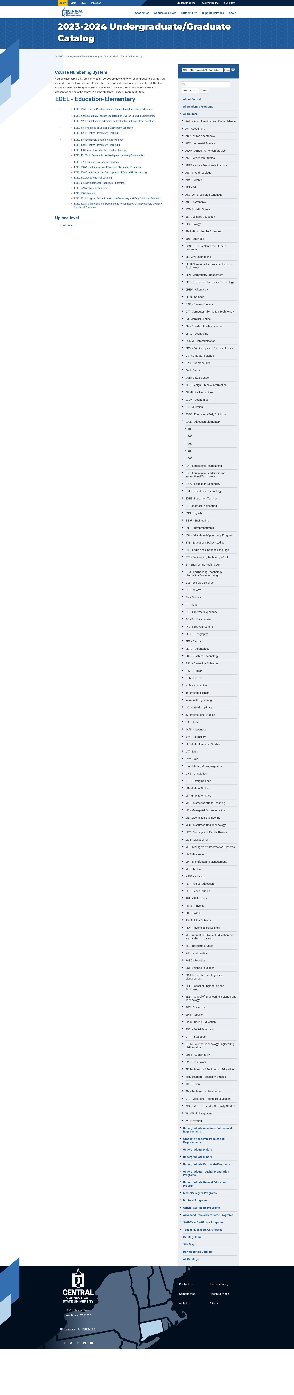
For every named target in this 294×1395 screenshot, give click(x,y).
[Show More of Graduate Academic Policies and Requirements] (180, 1138)
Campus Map (187, 1293)
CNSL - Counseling (196, 333)
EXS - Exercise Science (199, 582)
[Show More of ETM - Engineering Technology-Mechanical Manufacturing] (182, 571)
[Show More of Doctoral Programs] (180, 1199)
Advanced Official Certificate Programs (208, 1215)
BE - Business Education (200, 216)
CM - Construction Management (204, 326)
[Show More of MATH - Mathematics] (182, 795)
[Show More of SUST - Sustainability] (182, 1054)
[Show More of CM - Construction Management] (182, 325)
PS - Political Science (198, 920)
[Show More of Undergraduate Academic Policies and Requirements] (180, 1127)
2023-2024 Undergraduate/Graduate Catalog (77, 56)
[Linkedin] (84, 1343)
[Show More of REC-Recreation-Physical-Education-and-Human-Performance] (182, 934)
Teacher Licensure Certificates (202, 1229)
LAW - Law (191, 758)
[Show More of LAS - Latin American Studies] (182, 743)
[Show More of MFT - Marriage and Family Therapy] (182, 831)
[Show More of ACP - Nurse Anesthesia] (182, 135)
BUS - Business (194, 238)
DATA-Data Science (197, 377)
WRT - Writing (193, 1120)
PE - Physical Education (199, 883)
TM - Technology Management (203, 1091)
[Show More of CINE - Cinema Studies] (182, 303)
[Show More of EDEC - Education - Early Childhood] (182, 413)
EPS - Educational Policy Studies (204, 542)
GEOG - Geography (196, 634)
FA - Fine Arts (193, 590)
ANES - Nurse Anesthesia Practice (206, 165)
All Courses (106, 56)
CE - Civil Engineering (198, 256)
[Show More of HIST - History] (182, 670)
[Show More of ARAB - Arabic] (182, 179)
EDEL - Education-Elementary (203, 421)
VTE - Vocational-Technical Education (208, 1098)
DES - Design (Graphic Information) (206, 385)
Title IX (214, 1303)
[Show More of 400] (185, 450)
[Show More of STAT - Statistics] (182, 1036)
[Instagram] (78, 1343)
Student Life (189, 12)
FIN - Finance (193, 597)
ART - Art (190, 187)
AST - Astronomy (195, 202)
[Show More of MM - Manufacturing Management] (182, 861)
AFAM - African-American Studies (205, 150)
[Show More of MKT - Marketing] (182, 853)
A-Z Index (229, 3)
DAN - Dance (193, 370)
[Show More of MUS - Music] (182, 868)
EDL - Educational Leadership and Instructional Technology (205, 474)
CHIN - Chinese (194, 296)
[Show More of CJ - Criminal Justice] (182, 318)
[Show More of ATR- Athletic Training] (182, 208)
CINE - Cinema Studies (199, 304)
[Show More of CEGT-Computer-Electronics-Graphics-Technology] (182, 263)
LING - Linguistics (196, 773)
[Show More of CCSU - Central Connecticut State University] (182, 245)
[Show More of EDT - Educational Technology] (182, 490)
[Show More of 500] (185, 458)
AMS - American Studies (200, 158)
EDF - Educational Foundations (203, 465)
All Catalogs (191, 1259)
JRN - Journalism (195, 736)
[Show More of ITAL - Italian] (182, 721)
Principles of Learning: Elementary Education (103, 127)
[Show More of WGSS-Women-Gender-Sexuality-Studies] (182, 1105)
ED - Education (194, 407)
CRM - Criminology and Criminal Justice (209, 348)
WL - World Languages (198, 1113)
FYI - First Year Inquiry (198, 619)
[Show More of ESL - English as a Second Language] (182, 549)
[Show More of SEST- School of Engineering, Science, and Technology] (182, 996)
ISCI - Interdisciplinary (198, 707)
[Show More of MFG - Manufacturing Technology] (182, 824)
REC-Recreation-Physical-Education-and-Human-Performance (210, 936)
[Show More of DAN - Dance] (182, 369)
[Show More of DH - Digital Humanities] (182, 391)
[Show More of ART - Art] (182, 186)
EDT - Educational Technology (203, 491)
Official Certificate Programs (201, 1207)
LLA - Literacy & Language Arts (203, 766)
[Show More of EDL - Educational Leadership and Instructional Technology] (182, 472)
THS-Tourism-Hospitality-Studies (205, 1076)
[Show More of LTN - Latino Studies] (182, 787)
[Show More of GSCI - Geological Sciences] (182, 663)
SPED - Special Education (200, 1022)
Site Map (188, 1244)
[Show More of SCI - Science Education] (182, 967)
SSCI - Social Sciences (199, 1029)
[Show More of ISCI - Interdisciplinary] (182, 707)
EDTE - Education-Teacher (201, 498)
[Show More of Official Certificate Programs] (180, 1207)
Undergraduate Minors (197, 1156)
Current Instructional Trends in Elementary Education (107, 167)
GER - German (193, 641)
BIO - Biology (193, 224)
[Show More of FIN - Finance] (182, 596)
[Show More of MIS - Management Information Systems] (182, 846)
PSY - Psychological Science (202, 927)
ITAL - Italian (192, 722)
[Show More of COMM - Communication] (182, 340)
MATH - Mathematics (198, 795)
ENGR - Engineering (197, 520)
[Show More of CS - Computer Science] (182, 355)
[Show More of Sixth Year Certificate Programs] (180, 1222)
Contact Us (186, 1284)
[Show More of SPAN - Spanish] (182, 1014)
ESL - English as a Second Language (207, 549)
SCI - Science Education (200, 967)
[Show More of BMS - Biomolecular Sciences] (182, 231)
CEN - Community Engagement (204, 274)
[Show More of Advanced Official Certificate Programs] (180, 1214)
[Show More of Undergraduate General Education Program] (180, 1181)
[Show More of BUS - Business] (182, 238)
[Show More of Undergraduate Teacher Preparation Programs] (180, 1171)
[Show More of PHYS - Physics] (182, 905)
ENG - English (193, 513)
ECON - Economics (197, 399)
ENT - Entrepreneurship (199, 527)
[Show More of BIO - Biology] (182, 223)
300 (190, 443)
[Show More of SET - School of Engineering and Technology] (182, 985)
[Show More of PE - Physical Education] (182, 883)
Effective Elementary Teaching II (97, 144)
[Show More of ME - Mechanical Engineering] (182, 817)
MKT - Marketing (195, 854)
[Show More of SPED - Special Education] (182, 1021)
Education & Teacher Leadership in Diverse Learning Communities (115, 115)
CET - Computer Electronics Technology (209, 282)
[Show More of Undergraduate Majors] (180, 1149)
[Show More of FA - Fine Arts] (182, 589)
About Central (192, 99)
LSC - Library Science (198, 780)
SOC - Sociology (195, 1007)
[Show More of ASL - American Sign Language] (182, 194)
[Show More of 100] (185, 428)
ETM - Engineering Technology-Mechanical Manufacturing (204, 573)
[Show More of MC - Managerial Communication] (182, 809)
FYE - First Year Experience (201, 612)
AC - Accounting (195, 128)
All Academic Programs (198, 106)
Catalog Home (192, 1237)
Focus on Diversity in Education (96, 162)
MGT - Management (197, 839)
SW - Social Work (195, 1062)
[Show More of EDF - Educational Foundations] (182, 465)
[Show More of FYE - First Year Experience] (182, 611)
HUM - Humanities (196, 685)
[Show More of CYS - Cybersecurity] (182, 362)
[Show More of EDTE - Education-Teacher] (182, 498)
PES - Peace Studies (197, 891)
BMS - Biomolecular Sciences (203, 231)
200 (190, 436)
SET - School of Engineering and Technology (204, 987)
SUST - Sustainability (198, 1054)
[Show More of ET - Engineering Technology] (182, 564)
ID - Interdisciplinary (197, 692)
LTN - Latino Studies (197, 788)
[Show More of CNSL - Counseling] (182, 333)
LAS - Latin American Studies (202, 744)
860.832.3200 (89, 1329)
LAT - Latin (191, 751)
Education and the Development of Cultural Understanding (110, 172)
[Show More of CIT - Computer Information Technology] (182, 311)
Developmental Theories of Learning (99, 182)
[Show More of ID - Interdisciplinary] (182, 692)
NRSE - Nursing (194, 876)
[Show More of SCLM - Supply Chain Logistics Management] (182, 974)
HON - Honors (193, 678)
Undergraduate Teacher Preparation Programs (206, 1173)
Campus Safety (219, 1284)
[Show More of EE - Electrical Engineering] (182, 505)
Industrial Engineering (198, 700)
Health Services (219, 1293)
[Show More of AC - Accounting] (182, 128)
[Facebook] (64, 1343)
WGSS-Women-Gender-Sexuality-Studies (210, 1106)
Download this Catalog (197, 1251)
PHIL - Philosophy (196, 898)
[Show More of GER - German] (182, 641)
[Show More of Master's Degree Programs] (180, 1192)
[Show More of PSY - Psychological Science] (182, 927)
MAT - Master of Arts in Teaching (205, 803)
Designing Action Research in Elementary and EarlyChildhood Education (117, 198)
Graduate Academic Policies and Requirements (204, 1140)
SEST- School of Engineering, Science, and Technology (210, 998)
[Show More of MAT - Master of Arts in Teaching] (182, 802)
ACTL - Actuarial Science (200, 143)
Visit (73, 3)
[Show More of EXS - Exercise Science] (182, 582)
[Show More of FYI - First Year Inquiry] (182, 618)
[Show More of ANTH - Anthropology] (182, 172)
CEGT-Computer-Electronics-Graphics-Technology (209, 266)
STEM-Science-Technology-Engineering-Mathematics (210, 1045)
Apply (62, 3)
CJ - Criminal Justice (198, 318)
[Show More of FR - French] (182, 604)
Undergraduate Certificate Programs (206, 1164)
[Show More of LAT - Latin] (182, 751)
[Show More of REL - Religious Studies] (182, 945)
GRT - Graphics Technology (201, 656)
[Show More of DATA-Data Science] (182, 377)
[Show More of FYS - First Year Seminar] (182, 626)
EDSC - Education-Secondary (202, 483)
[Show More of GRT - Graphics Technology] (182, 655)
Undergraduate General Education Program (204, 1184)
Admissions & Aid (165, 12)
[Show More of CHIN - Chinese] (182, 296)
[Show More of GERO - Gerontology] (182, 648)
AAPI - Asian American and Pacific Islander (211, 121)
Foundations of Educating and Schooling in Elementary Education (114, 121)
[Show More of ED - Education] (182, 406)
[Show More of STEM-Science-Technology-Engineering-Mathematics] (182, 1043)
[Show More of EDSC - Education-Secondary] (182, 483)
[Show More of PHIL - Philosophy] (182, 898)
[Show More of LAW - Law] (182, 758)
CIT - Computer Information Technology (209, 311)
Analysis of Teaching (90, 188)
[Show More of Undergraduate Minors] (180, 1156)
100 (190, 429)
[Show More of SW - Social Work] (182, 1061)
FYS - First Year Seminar (199, 626)
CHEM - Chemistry (196, 289)
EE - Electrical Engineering (201, 505)
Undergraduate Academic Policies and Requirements (207, 1130)
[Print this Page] (233, 69)
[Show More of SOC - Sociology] (182, 1006)
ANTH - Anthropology (198, 172)
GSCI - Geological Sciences (202, 663)
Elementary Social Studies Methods (99, 139)
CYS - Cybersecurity (197, 363)
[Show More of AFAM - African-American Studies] (182, 150)
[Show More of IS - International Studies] (182, 714)
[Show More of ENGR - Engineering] (182, 520)
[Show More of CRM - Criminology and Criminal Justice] (182, 347)
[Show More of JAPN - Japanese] (182, 729)
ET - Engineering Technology (202, 564)
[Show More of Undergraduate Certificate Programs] (180, 1163)
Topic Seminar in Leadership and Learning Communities (109, 155)
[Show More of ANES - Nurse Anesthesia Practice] (182, 164)
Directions (69, 1329)
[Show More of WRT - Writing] (182, 1120)
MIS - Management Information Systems (210, 847)
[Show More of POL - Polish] (182, 912)
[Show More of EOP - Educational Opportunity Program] (182, 534)
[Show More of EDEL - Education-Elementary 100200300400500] (182, 421)
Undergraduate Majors (197, 1149)
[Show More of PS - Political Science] (182, 920)
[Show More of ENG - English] (182, 512)
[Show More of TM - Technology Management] (182, 1091)
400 (190, 451)
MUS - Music (193, 869)
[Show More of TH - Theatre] (182, 1083)
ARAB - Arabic (193, 180)
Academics (142, 12)
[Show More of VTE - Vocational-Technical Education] (182, 1098)
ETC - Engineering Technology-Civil (206, 557)
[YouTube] (91, 1343)
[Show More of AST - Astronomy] (182, 201)
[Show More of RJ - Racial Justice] (182, 952)
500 (190, 458)
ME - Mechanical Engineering (202, 817)
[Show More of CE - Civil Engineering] (182, 256)
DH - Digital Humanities (199, 392)
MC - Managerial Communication (205, 810)
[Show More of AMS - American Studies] (182, 157)
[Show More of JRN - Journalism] (182, 736)
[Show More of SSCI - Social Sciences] (182, 1028)
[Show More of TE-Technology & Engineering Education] (182, 1069)
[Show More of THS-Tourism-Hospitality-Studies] (182, 1076)
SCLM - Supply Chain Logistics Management (203, 977)
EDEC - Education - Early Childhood (206, 414)
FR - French (192, 604)
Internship (85, 193)
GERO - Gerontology (197, 648)
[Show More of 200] (185, 436)
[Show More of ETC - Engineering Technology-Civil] (182, 556)
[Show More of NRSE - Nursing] (182, 875)
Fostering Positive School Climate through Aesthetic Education (113, 109)
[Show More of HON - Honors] (182, 677)
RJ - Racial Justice (196, 953)
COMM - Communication (200, 341)
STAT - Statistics (195, 1036)
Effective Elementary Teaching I (96, 133)
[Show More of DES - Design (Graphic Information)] (182, 384)
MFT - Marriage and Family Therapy (206, 832)
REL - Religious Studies (199, 945)
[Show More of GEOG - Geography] (182, 633)
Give (83, 3)
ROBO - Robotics (195, 960)
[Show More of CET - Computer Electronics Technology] (182, 281)
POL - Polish (192, 913)
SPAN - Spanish (194, 1014)
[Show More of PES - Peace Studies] (182, 890)
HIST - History (194, 670)
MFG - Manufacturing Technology (205, 825)
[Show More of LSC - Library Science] (182, 780)
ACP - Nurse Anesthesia (200, 136)
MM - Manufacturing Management (206, 861)
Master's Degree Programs (200, 1193)
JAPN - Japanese (195, 729)
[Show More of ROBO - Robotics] (182, 960)
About (232, 12)
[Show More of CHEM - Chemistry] (182, 289)
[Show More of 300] (185, 443)
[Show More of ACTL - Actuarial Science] (182, 142)
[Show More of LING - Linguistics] (182, 773)
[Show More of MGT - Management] (182, 839)
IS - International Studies (200, 714)
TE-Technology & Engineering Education (209, 1069)
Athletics (96, 3)
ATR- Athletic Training (198, 209)
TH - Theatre (193, 1084)
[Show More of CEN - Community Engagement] (182, 274)
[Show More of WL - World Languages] (182, 1113)
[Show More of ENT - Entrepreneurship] (182, 527)
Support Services (213, 12)
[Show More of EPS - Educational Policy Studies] (182, 542)
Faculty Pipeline (209, 3)
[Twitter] (71, 1343)
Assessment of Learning (93, 177)
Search (204, 91)
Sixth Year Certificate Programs (203, 1222)
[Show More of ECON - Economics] (182, 399)
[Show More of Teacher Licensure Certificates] (180, 1229)
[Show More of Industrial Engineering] (182, 699)
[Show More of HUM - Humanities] (182, 685)
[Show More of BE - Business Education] (182, 216)
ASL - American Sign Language (203, 194)
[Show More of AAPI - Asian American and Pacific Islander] (182, 120)
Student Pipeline (186, 3)
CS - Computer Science (199, 355)
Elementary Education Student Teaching (100, 150)
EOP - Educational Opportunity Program (209, 535)
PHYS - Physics (194, 905)
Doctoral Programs (195, 1200)
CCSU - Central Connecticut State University (205, 247)
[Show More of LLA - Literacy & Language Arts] (182, 765)
